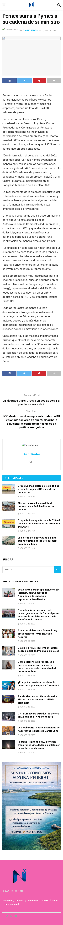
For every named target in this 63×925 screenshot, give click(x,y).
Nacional (7, 900)
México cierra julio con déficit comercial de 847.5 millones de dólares (36, 506)
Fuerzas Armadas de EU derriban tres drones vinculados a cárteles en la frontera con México (39, 744)
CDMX (45, 900)
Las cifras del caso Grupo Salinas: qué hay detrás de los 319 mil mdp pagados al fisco (37, 540)
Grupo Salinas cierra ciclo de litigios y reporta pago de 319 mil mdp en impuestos (38, 489)
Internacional (12, 904)
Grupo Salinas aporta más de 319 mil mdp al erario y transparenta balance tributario (39, 523)
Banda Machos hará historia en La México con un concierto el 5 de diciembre (37, 699)
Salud (55, 900)
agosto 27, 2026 (27, 514)
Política (20, 900)
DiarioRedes (30, 30)
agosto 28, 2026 (27, 496)
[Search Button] (57, 569)
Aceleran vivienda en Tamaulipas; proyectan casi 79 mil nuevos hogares (37, 633)
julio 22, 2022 (50, 30)
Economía (33, 900)
